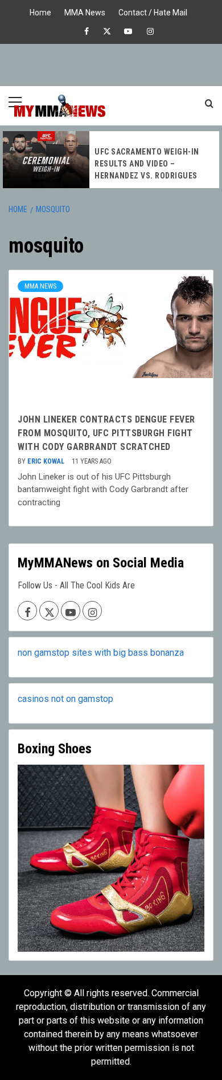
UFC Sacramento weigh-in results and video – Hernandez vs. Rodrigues (146, 163)
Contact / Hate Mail (152, 11)
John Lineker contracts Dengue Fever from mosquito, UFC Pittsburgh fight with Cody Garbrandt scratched (106, 433)
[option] (111, 159)
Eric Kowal (46, 461)
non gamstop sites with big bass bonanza (101, 652)
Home (40, 11)
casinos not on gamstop (65, 698)
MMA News (84, 11)
